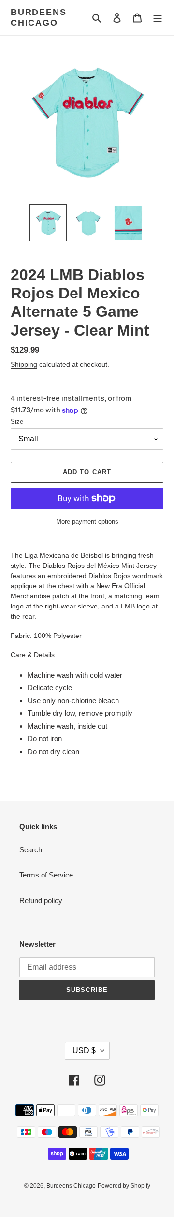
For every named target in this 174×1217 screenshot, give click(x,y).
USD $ (84, 1051)
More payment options (87, 521)
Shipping (24, 364)
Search (30, 850)
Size (17, 421)
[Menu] (157, 17)
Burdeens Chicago (38, 17)
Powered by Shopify (124, 1185)
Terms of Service (46, 875)
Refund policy (40, 900)
